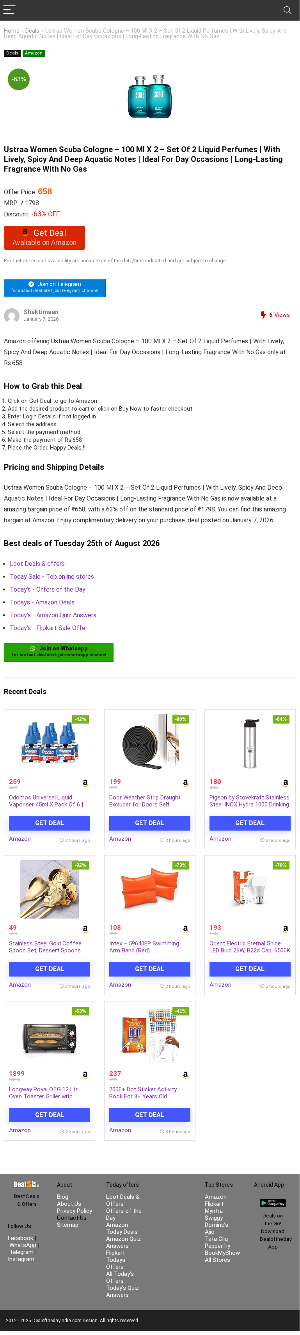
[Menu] (9, 10)
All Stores (217, 1259)
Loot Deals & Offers (123, 1200)
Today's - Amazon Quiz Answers (53, 615)
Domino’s (216, 1224)
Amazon (34, 53)
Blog (62, 1196)
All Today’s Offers (120, 1277)
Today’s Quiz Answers (122, 1291)
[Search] (287, 10)
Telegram (21, 1252)
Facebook (21, 1238)
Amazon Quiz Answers (123, 1242)
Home (12, 31)
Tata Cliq (216, 1238)
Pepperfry (217, 1245)
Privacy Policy (74, 1210)
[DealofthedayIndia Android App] (273, 1202)
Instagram (21, 1259)
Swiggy (214, 1217)
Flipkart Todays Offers (115, 1259)
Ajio (210, 1231)
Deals (32, 31)
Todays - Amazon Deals (42, 602)
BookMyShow (222, 1252)
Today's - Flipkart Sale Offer (48, 628)
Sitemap (67, 1224)
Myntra (214, 1210)
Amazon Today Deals (122, 1228)
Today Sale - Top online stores (52, 576)
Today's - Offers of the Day (47, 589)
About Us (69, 1203)
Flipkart (214, 1203)
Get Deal (49, 823)
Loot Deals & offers (37, 563)
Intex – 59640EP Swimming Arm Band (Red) (144, 947)
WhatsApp (22, 1245)
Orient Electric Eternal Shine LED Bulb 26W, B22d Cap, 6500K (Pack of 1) (249, 950)
